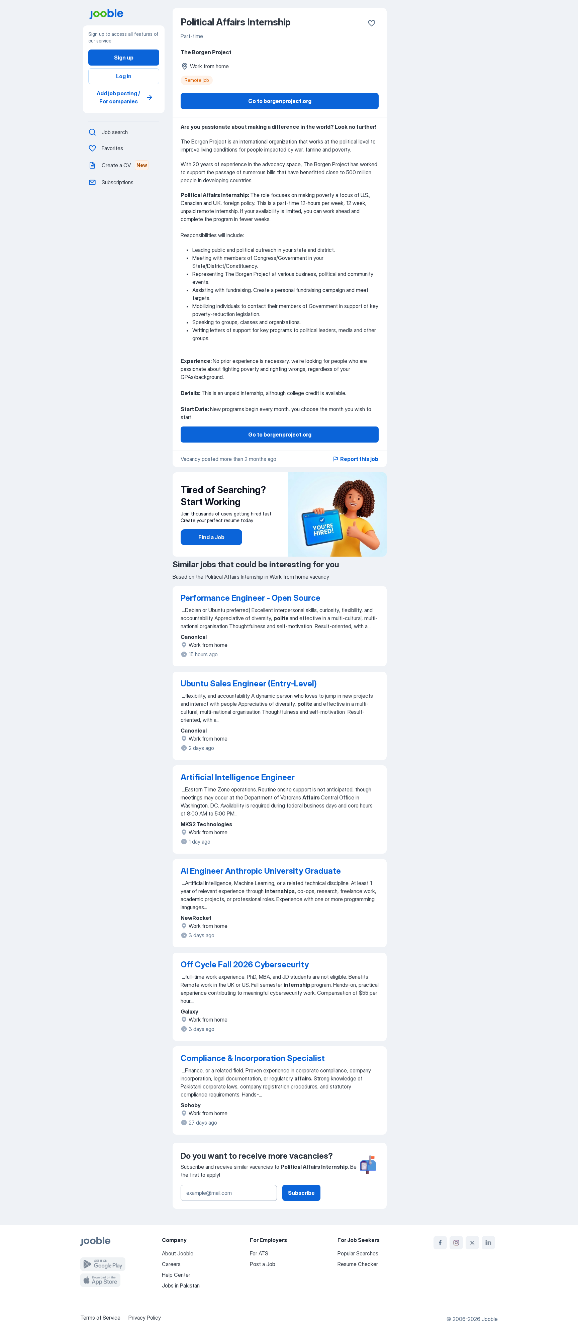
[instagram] (456, 1242)
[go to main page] (126, 14)
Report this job (359, 459)
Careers (171, 1264)
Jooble (490, 1319)
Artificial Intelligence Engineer (238, 777)
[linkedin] (488, 1242)
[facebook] (440, 1242)
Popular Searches (358, 1253)
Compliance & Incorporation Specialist (253, 1058)
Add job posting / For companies (118, 97)
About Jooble (177, 1253)
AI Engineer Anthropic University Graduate (261, 871)
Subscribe (301, 1192)
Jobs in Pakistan (181, 1285)
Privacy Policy (144, 1317)
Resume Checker (358, 1264)
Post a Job (262, 1264)
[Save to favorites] (372, 23)
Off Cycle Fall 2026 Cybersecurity (245, 964)
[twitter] (472, 1242)
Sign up (123, 57)
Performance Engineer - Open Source (250, 598)
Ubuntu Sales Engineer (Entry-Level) (249, 683)
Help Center (176, 1274)
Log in (123, 76)
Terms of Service (100, 1317)
